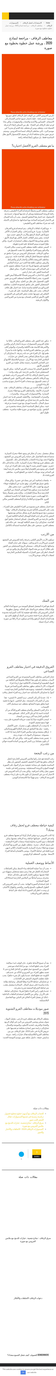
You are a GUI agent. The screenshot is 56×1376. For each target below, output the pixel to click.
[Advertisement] (28, 82)
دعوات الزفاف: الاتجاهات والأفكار (28, 1298)
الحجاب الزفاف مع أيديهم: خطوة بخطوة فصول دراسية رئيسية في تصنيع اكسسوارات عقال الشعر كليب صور (24, 1116)
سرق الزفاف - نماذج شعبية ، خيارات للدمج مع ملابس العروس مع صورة (28, 1239)
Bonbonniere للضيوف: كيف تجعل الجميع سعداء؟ (28, 1354)
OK (23, 1372)
